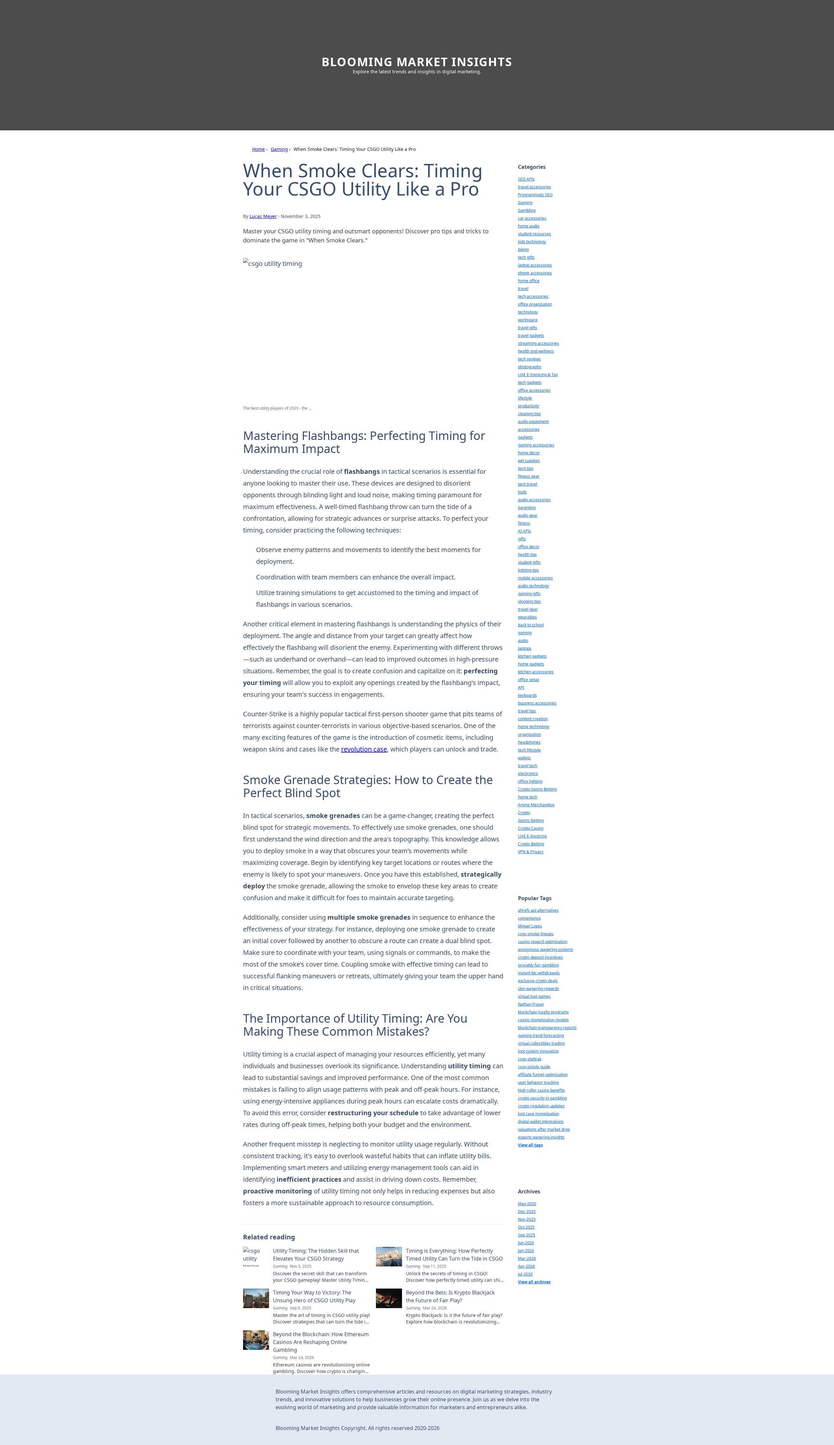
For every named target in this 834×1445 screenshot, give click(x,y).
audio (523, 640)
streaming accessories (538, 343)
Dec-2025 (527, 1211)
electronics (528, 773)
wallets (524, 758)
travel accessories (534, 187)
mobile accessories (535, 578)
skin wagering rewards (538, 988)
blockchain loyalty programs (543, 1012)
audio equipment (533, 421)
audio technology (533, 586)
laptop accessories (535, 265)
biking (523, 249)
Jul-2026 (525, 1274)
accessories (528, 429)
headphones (529, 742)
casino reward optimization (542, 941)
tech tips (525, 468)
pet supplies (529, 460)
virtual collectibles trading (541, 1043)
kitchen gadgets (532, 656)
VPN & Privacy (530, 851)
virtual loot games (534, 996)
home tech (527, 797)
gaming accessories (536, 445)
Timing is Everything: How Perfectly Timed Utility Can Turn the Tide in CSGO (454, 1254)
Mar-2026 (527, 1258)
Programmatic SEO (535, 194)
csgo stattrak (529, 1059)
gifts (522, 539)
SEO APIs (526, 179)
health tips (527, 554)
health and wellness (536, 351)
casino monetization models (543, 1020)
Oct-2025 (526, 1227)
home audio (528, 226)
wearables (527, 617)
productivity (528, 406)
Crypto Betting (531, 844)
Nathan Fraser (531, 1004)
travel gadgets (531, 335)
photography (529, 367)
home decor (529, 453)
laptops (524, 648)
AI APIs (524, 531)
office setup (528, 679)
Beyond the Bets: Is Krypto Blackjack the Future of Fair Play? (450, 1296)
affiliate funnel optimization (543, 1074)
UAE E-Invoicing (532, 836)
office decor (528, 546)
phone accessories (535, 273)
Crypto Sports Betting (537, 789)
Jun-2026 (526, 1243)
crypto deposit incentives (540, 957)
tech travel (527, 484)
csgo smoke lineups (536, 934)
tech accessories (533, 296)
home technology (533, 726)
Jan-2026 (526, 1250)
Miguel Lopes (530, 926)
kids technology (532, 241)
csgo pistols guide (534, 1067)
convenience (529, 918)
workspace (528, 320)
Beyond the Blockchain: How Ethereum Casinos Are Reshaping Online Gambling (321, 1342)
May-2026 (527, 1203)
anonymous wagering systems (545, 949)
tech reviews (529, 359)
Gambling (527, 210)
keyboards (527, 695)
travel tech (527, 765)
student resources (534, 234)
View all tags (530, 1145)
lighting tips (528, 570)
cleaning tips (529, 413)
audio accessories (534, 500)
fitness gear (528, 476)
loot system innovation (538, 1051)
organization (529, 734)
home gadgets (531, 664)
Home (258, 149)
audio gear (528, 515)
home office (528, 281)
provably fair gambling (538, 965)
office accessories (534, 390)
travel (523, 288)
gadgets (525, 437)
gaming (525, 632)
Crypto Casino (530, 828)
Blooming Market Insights (417, 62)
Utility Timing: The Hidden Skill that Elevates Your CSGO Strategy (316, 1254)
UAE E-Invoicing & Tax (538, 374)
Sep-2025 (526, 1235)
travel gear (528, 609)
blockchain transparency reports (547, 1027)
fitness (524, 523)
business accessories (537, 703)
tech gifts (526, 257)
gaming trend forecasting (541, 1035)
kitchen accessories (536, 672)
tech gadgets (529, 382)
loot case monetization (538, 1114)
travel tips (527, 711)
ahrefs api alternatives (538, 910)
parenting (527, 507)
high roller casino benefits (541, 1090)
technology (528, 312)
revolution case (364, 749)
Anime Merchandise (536, 805)
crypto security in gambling (542, 1098)
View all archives (534, 1282)
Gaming (279, 149)
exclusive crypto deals (538, 981)
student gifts (529, 562)
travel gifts (527, 327)
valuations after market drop (544, 1129)
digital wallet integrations (541, 1121)
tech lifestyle (529, 750)
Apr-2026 (526, 1266)
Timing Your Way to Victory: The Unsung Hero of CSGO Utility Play (314, 1296)
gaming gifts (529, 593)
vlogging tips (529, 601)
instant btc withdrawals (539, 973)
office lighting (530, 781)
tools (522, 492)
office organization (535, 304)
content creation (533, 719)
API (521, 687)
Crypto (524, 812)
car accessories (532, 218)
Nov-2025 (527, 1219)
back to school (531, 625)
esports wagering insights (541, 1137)
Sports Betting (531, 820)
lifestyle (525, 398)
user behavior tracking (538, 1082)
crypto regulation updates (541, 1106)
